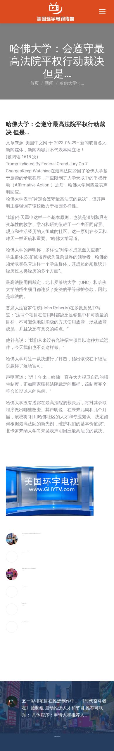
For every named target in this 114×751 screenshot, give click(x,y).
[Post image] (12, 539)
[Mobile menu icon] (102, 12)
